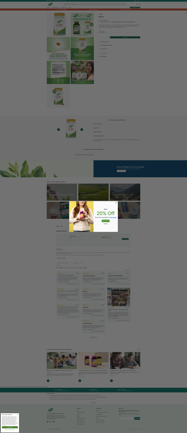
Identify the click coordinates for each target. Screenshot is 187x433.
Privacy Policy (4, 425)
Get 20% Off (105, 221)
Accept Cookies (9, 427)
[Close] (18, 415)
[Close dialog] (116, 202)
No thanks (106, 223)
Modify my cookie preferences (10, 429)
